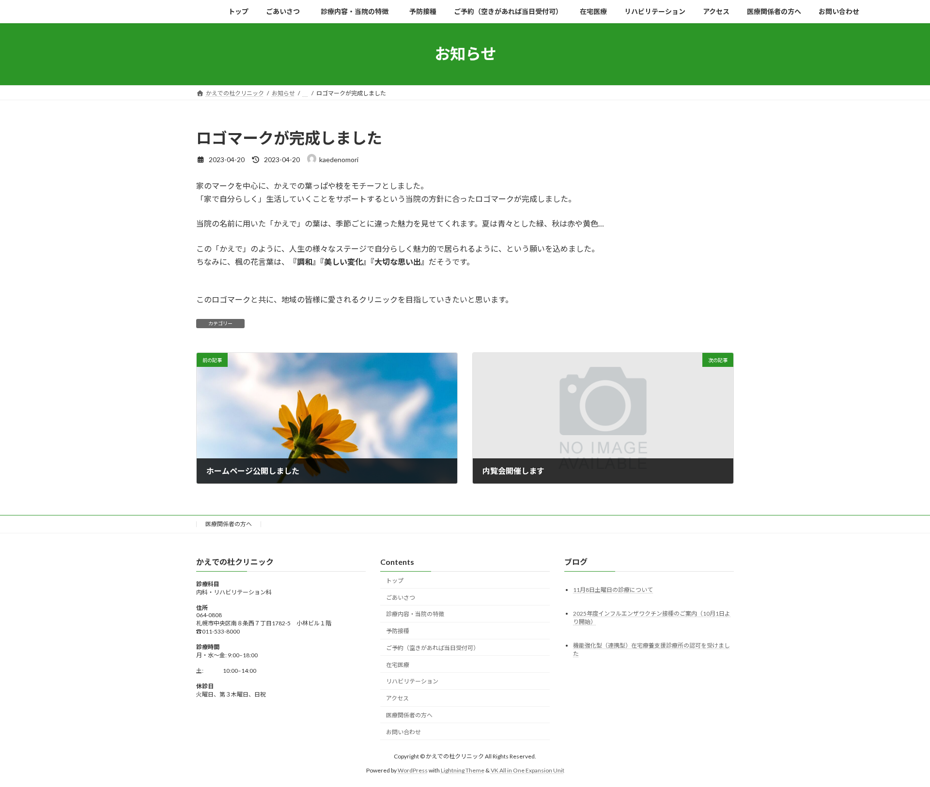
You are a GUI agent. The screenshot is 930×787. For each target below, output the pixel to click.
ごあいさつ (400, 597)
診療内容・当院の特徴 (418, 614)
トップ (394, 580)
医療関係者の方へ (228, 524)
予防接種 (397, 631)
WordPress (413, 769)
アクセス (397, 698)
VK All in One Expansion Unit (527, 769)
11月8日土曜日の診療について (613, 589)
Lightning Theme (462, 769)
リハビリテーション (412, 681)
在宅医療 (397, 664)
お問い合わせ (403, 731)
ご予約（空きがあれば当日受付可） (432, 647)
